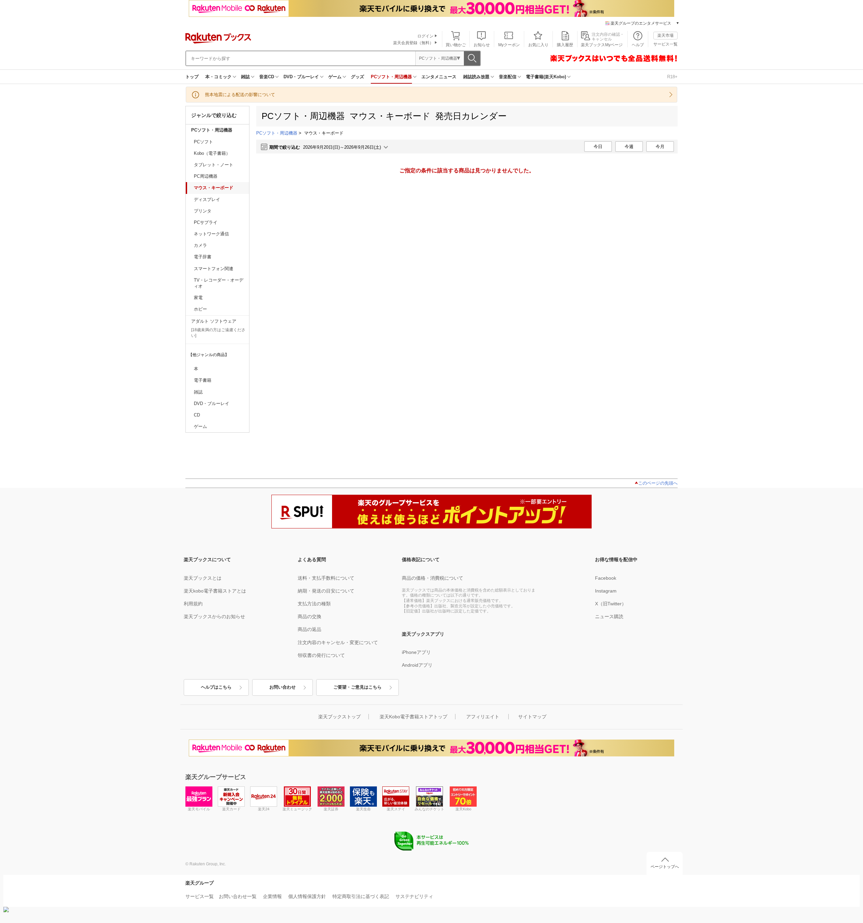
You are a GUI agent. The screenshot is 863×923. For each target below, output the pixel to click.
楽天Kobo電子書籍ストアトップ (413, 716)
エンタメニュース (438, 76)
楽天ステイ (396, 809)
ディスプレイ (207, 199)
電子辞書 (202, 256)
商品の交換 (309, 616)
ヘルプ (638, 44)
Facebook (605, 578)
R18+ (672, 76)
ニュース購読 (609, 616)
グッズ (357, 76)
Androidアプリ (417, 665)
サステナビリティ (414, 896)
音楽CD (266, 76)
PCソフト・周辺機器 (391, 76)
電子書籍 (202, 380)
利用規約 (193, 603)
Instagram (606, 591)
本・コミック (218, 76)
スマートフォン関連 (213, 268)
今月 (660, 146)
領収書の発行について (321, 655)
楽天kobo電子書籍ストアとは (215, 591)
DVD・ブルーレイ (301, 76)
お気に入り (538, 44)
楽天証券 (331, 809)
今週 (629, 146)
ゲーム (334, 76)
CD (197, 414)
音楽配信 (507, 76)
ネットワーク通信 (211, 233)
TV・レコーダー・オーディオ (218, 283)
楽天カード (231, 809)
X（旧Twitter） (610, 603)
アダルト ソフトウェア (213, 321)
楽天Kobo (463, 809)
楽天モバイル (199, 809)
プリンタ (202, 210)
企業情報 (272, 896)
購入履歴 (565, 44)
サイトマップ (532, 716)
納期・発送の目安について (326, 591)
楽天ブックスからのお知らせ (214, 616)
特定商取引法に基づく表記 (360, 896)
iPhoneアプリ (416, 652)
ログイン (425, 36)
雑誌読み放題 (476, 76)
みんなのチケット (429, 809)
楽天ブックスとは (202, 578)
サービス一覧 (665, 44)
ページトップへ (665, 866)
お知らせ (482, 44)
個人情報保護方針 (307, 896)
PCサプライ (205, 222)
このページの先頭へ (658, 483)
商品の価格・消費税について (432, 578)
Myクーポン (509, 44)
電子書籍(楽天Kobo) (546, 76)
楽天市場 (665, 35)
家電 (198, 297)
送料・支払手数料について (326, 578)
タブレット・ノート (213, 164)
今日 (598, 146)
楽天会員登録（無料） (413, 43)
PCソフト (203, 141)
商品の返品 (309, 629)
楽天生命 (363, 809)
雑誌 (245, 76)
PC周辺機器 (205, 176)
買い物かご (456, 44)
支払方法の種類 (314, 603)
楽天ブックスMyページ (602, 44)
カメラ (200, 245)
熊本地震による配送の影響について (240, 94)
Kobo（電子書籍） (212, 153)
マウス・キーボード (213, 187)
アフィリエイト (482, 716)
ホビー (200, 309)
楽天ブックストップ (339, 716)
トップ (192, 76)
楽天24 (263, 809)
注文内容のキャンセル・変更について (338, 642)
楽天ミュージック (297, 809)
